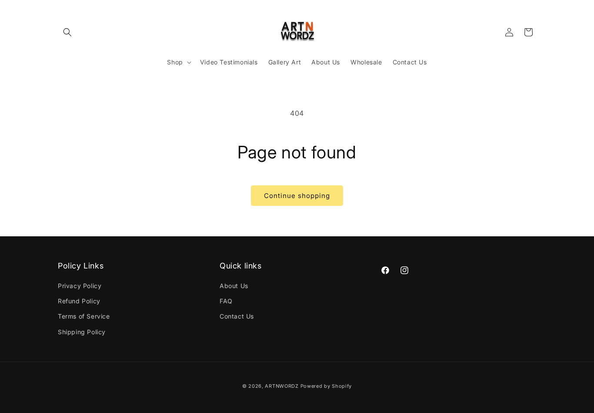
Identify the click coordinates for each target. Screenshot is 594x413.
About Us (234, 286)
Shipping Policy (82, 332)
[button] (67, 32)
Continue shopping (297, 195)
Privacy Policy (79, 286)
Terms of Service (84, 316)
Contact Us (237, 316)
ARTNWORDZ (281, 386)
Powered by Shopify (326, 386)
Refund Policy (79, 301)
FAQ (226, 301)
